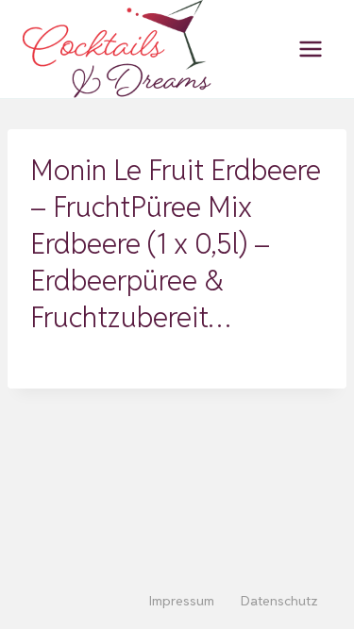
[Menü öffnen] (310, 48)
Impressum (181, 600)
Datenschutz (279, 600)
